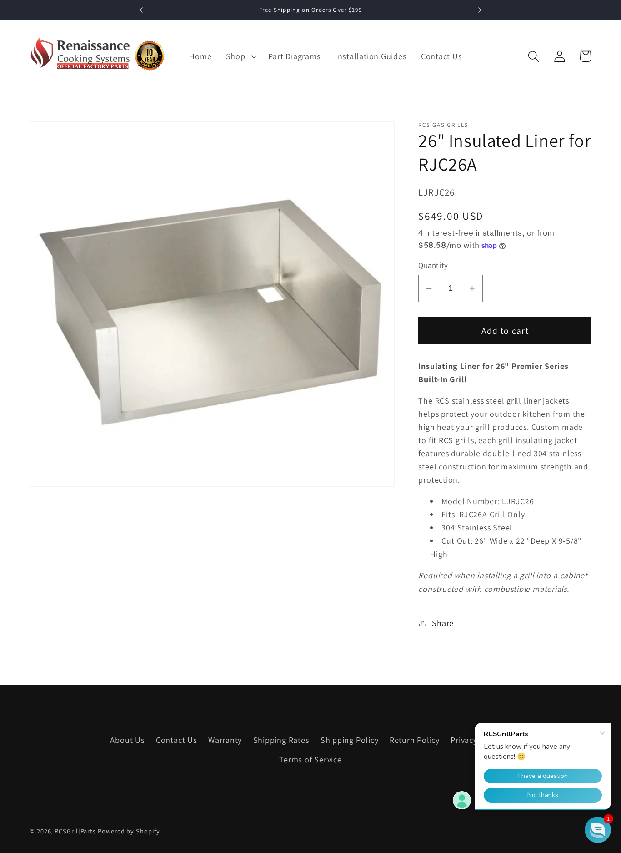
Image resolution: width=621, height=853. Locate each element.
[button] (240, 56)
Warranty (225, 739)
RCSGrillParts (75, 831)
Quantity (433, 265)
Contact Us (176, 739)
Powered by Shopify (129, 831)
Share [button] (443, 622)
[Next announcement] (480, 10)
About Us (127, 739)
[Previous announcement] (141, 10)
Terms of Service (310, 759)
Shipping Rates (281, 739)
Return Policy (415, 739)
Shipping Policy (350, 739)
